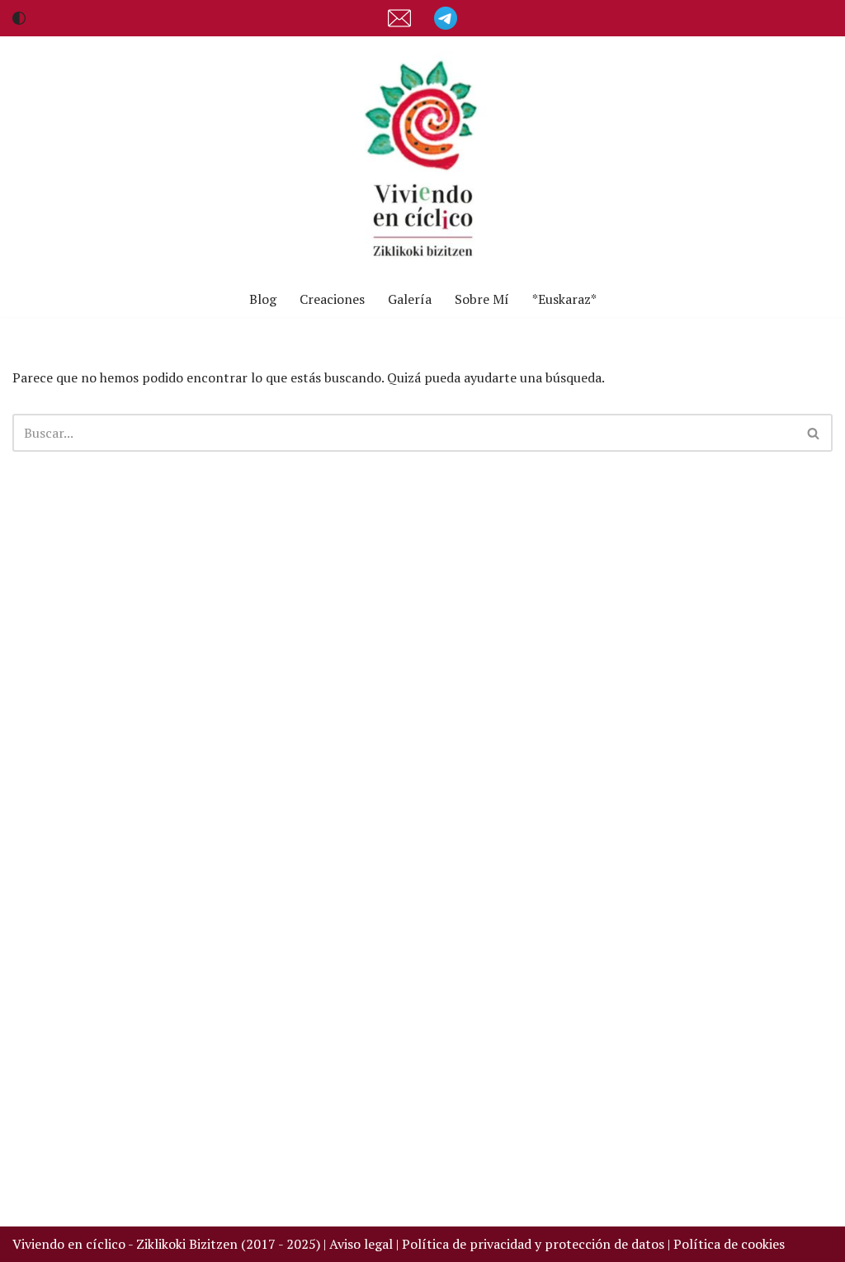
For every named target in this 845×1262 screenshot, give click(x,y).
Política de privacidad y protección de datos (535, 1244)
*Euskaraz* (564, 299)
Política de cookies (729, 1244)
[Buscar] (814, 433)
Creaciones (332, 299)
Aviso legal (361, 1244)
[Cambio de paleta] (19, 18)
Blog (262, 299)
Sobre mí (482, 299)
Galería (410, 299)
